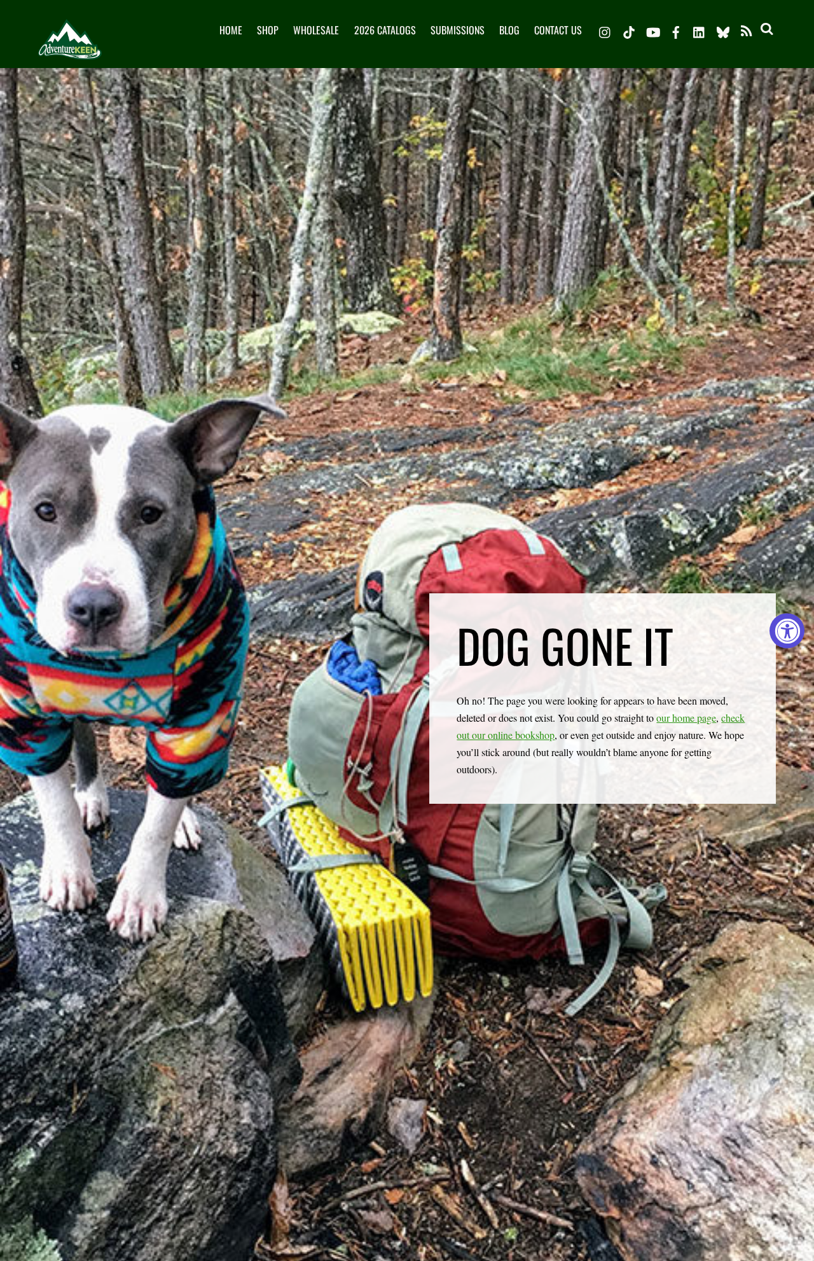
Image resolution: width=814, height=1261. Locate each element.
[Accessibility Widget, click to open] (786, 630)
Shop (268, 30)
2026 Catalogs (385, 30)
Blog (509, 30)
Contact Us (558, 30)
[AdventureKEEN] (70, 49)
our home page (686, 717)
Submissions (458, 30)
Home (230, 30)
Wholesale (316, 30)
